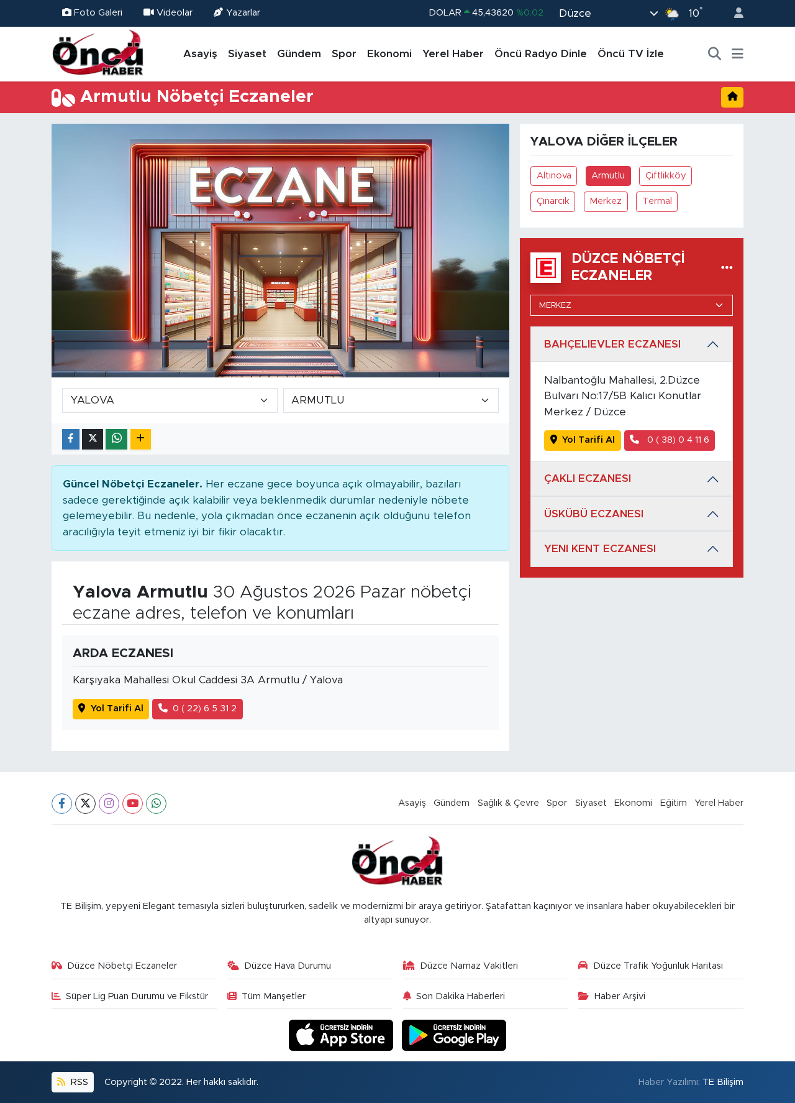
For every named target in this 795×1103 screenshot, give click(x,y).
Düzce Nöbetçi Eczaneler (122, 966)
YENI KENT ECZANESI (600, 548)
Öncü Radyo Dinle (540, 53)
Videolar (175, 12)
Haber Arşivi (619, 996)
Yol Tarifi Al (117, 708)
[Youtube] (132, 803)
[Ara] (715, 54)
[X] (85, 803)
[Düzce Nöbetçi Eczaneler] (727, 267)
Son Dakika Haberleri (460, 996)
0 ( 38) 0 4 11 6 (677, 440)
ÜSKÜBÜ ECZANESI (593, 514)
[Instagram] (109, 803)
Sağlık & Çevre (508, 803)
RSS (78, 1082)
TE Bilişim (722, 1082)
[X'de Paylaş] (92, 439)
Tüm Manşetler (274, 996)
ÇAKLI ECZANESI (587, 478)
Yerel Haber (453, 53)
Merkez (605, 201)
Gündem (299, 53)
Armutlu (608, 175)
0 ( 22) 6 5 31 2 (205, 708)
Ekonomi (389, 53)
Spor (344, 53)
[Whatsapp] (156, 803)
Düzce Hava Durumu (287, 966)
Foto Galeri (98, 12)
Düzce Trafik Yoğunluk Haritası (658, 966)
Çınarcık (553, 201)
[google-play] (454, 1035)
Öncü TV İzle (630, 53)
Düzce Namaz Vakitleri (469, 966)
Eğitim (673, 803)
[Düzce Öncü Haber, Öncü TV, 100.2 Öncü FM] (98, 53)
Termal (657, 201)
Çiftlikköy (665, 175)
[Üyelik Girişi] (733, 13)
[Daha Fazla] (140, 439)
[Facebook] (62, 803)
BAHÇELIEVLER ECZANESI (612, 344)
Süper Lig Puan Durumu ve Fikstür (137, 996)
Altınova (554, 175)
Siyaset (247, 53)
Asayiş (200, 53)
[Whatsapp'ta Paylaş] (116, 439)
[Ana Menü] (737, 54)
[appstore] (342, 1035)
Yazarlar (243, 12)
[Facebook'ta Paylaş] (71, 439)
